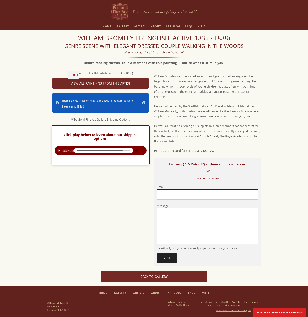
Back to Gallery (154, 276)
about (156, 26)
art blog (173, 26)
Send (167, 258)
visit (201, 26)
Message (163, 206)
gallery (122, 26)
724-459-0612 (62, 309)
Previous (57, 103)
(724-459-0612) (194, 164)
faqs (189, 26)
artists (140, 26)
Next (143, 103)
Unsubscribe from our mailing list (233, 310)
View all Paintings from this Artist (100, 83)
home (107, 26)
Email (160, 187)
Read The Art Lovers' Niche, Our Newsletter (279, 312)
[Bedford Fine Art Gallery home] (120, 12)
